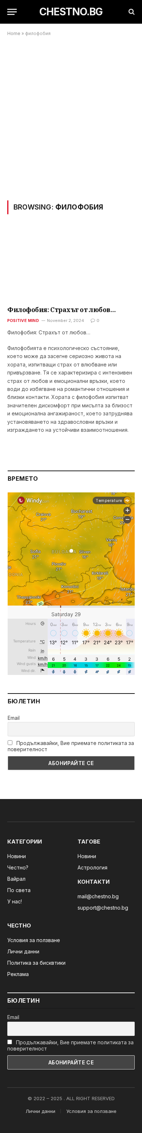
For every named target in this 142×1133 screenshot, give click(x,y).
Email (14, 718)
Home (13, 33)
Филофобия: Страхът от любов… (61, 310)
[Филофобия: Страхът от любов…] (71, 265)
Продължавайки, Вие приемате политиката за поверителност (71, 746)
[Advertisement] (71, 118)
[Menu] (12, 12)
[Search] (131, 12)
